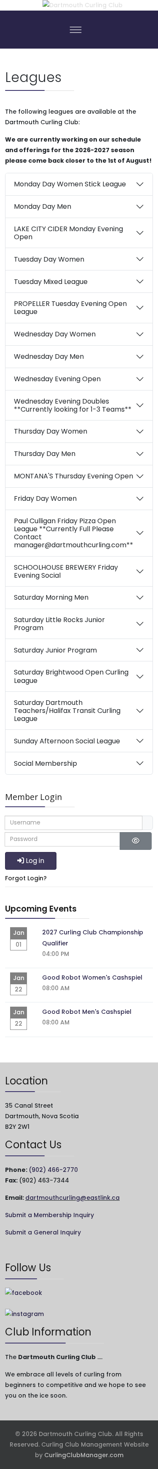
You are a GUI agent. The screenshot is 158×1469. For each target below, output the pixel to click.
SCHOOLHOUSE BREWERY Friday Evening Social (66, 571)
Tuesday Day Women (49, 259)
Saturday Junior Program (55, 650)
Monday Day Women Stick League (70, 184)
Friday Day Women (45, 498)
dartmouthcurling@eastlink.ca (72, 1197)
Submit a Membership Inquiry (49, 1215)
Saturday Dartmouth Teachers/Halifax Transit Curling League (67, 711)
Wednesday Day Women (55, 334)
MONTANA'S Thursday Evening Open (73, 476)
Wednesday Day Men (49, 356)
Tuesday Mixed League (51, 282)
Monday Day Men (42, 206)
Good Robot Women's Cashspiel (92, 977)
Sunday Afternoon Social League (67, 741)
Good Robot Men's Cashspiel (86, 1012)
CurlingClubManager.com (83, 1455)
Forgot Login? (26, 878)
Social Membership (45, 763)
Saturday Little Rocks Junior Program (59, 624)
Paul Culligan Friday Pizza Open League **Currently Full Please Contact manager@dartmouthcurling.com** (73, 533)
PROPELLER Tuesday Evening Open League (70, 308)
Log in (35, 861)
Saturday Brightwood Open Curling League (71, 676)
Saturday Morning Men (51, 597)
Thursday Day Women (50, 431)
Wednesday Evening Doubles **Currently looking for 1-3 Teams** (72, 405)
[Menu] (76, 30)
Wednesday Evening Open (57, 379)
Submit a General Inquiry (43, 1232)
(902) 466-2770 (53, 1170)
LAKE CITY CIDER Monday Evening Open (68, 233)
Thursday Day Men (44, 454)
